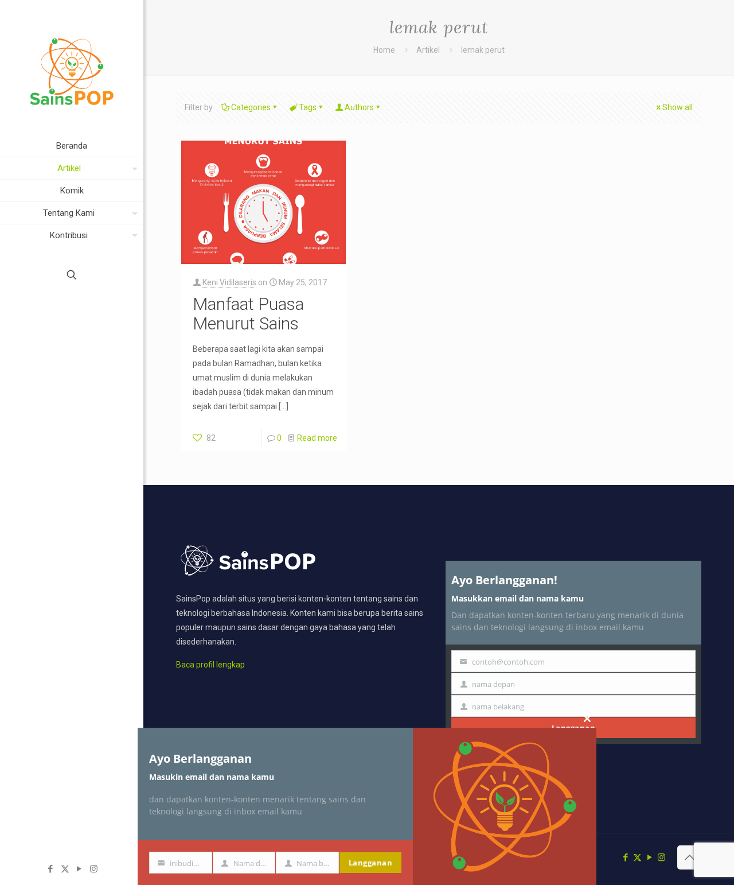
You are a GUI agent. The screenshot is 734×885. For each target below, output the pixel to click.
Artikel (428, 50)
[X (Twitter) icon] (65, 869)
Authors (359, 107)
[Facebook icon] (50, 869)
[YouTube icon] (79, 869)
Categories (251, 107)
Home (384, 50)
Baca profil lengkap (210, 664)
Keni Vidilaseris (229, 282)
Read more (317, 437)
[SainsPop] (71, 67)
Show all (677, 107)
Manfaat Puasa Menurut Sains (248, 313)
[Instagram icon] (93, 869)
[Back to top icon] (689, 857)
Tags (308, 107)
